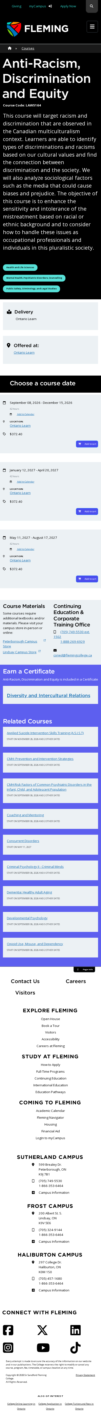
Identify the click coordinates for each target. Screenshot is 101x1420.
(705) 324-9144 (50, 1230)
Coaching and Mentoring (25, 815)
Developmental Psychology (27, 918)
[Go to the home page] (37, 29)
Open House (50, 1019)
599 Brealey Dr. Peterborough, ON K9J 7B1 (52, 1169)
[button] (92, 6)
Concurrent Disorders (23, 841)
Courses (28, 48)
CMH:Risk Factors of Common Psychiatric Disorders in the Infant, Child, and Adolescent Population (49, 787)
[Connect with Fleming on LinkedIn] (77, 1333)
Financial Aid (50, 1131)
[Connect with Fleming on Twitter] (44, 1333)
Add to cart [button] (90, 443)
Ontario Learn (24, 352)
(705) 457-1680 (50, 1278)
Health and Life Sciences (20, 267)
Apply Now (68, 6)
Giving (16, 6)
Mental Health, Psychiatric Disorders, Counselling (34, 277)
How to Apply (50, 1064)
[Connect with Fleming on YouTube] (45, 1351)
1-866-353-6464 (51, 1185)
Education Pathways (51, 1092)
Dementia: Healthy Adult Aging (29, 892)
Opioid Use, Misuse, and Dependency (35, 944)
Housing (50, 1124)
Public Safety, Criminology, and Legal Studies (31, 288)
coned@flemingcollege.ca (72, 655)
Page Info (88, 969)
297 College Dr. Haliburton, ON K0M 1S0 (50, 1267)
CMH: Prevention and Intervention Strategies (40, 759)
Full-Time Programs (50, 1071)
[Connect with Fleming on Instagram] (9, 1351)
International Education (50, 1085)
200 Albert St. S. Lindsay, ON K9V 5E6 (50, 1218)
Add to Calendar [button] (25, 414)
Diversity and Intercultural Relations (48, 695)
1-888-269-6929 (72, 641)
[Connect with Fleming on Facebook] (9, 1333)
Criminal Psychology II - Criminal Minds (35, 866)
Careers (82, 981)
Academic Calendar (50, 1110)
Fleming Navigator (50, 1117)
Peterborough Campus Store (20, 643)
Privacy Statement (85, 1375)
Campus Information (53, 1192)
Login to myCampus (50, 1138)
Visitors (25, 992)
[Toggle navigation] (92, 27)
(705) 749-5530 (50, 1181)
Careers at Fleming (51, 1046)
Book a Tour (51, 1025)
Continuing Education (50, 1078)
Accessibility (51, 1039)
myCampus (37, 6)
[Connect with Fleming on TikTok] (77, 1351)
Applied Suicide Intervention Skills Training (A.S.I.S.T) (45, 733)
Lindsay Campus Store (20, 652)
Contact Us (25, 981)
